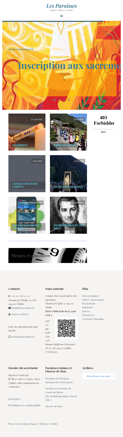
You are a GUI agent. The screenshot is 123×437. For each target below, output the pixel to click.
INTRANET (14, 399)
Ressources (88, 315)
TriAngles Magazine (93, 318)
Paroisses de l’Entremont (59, 382)
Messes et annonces (30, 255)
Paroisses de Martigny (57, 378)
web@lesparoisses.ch (22, 336)
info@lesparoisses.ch (22, 307)
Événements (88, 303)
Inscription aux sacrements (67, 66)
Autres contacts (19, 314)
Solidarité (87, 307)
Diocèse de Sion (53, 406)
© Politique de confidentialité (24, 405)
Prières (86, 311)
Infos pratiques (90, 295)
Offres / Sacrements (93, 299)
